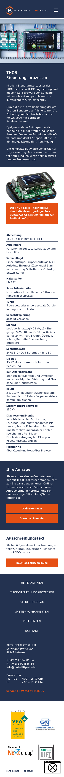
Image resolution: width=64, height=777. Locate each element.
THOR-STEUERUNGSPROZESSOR (32, 592)
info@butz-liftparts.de (21, 667)
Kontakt (32, 631)
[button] (52, 767)
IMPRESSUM (27, 771)
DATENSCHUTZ (12, 771)
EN (41, 10)
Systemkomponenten (32, 611)
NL (46, 10)
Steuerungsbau (32, 602)
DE (36, 10)
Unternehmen (32, 582)
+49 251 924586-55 (31, 691)
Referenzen (32, 621)
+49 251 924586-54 (21, 660)
